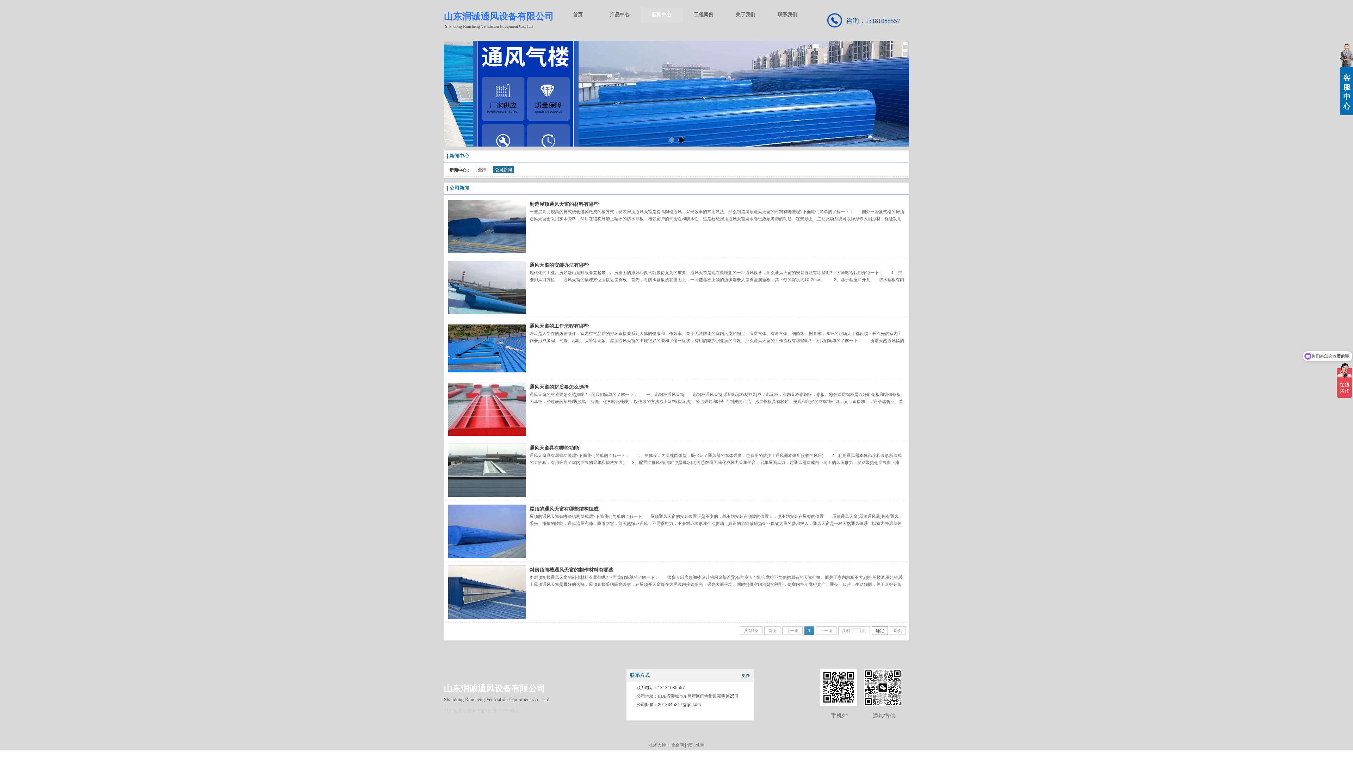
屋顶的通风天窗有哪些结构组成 (564, 509)
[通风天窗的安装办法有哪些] (487, 287)
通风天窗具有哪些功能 (554, 448)
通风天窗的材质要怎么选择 (559, 387)
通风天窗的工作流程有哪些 (559, 326)
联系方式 (640, 675)
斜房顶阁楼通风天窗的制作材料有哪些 (571, 570)
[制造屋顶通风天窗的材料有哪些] (487, 226)
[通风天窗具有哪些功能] (487, 470)
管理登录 (695, 745)
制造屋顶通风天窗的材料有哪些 (564, 204)
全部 (482, 169)
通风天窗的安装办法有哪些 (559, 265)
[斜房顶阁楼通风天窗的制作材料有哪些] (487, 592)
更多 (746, 675)
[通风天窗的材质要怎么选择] (487, 409)
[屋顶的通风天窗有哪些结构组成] (487, 531)
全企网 (677, 745)
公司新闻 (503, 169)
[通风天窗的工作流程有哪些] (487, 348)
